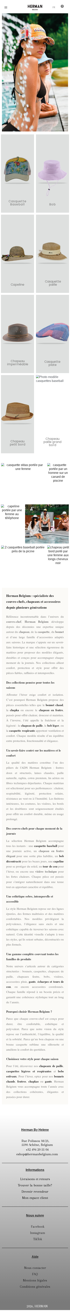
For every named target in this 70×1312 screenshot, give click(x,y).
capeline (58, 861)
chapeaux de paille (51, 1066)
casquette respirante (22, 730)
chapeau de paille (32, 725)
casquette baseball (45, 846)
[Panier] (61, 7)
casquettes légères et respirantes (28, 1071)
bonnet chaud (54, 705)
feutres (21, 1081)
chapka (14, 710)
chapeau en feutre (51, 710)
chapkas (33, 1081)
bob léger (53, 725)
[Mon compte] (47, 8)
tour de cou (50, 866)
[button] (14, 7)
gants (32, 981)
